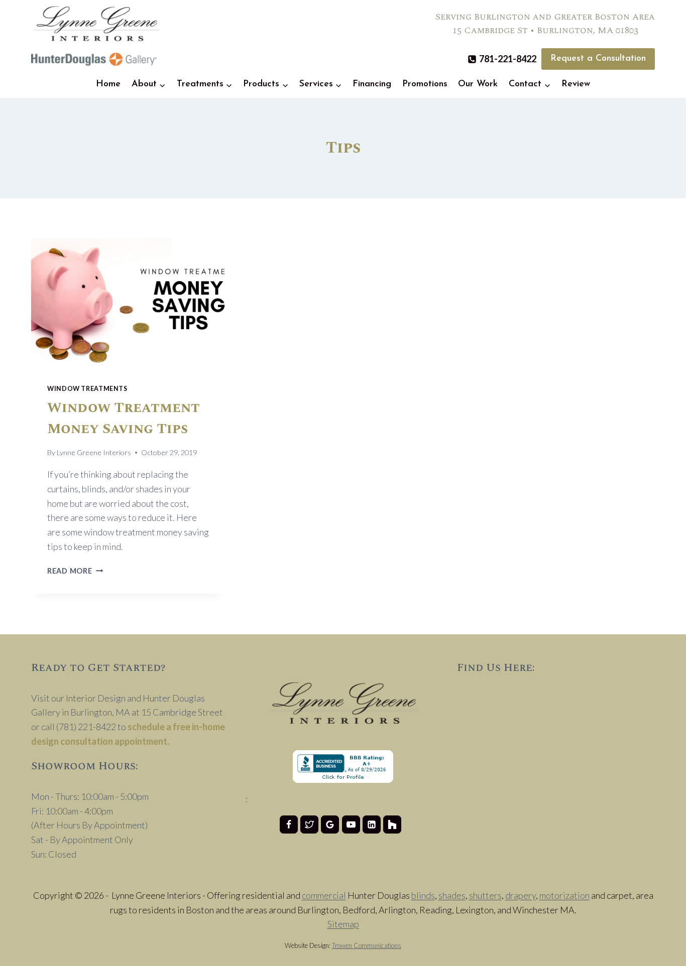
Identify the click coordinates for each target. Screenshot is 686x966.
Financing (372, 84)
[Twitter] (309, 824)
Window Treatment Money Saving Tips (123, 418)
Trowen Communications (366, 945)
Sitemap (343, 923)
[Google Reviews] (330, 824)
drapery (520, 895)
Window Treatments (87, 388)
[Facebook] (289, 824)
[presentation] (128, 303)
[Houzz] (392, 824)
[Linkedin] (372, 824)
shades (452, 895)
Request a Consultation (598, 58)
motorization (564, 895)
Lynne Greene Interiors (94, 452)
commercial (324, 895)
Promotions (424, 84)
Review (575, 84)
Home (108, 84)
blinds (423, 895)
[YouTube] (351, 824)
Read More (75, 571)
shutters (485, 895)
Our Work (478, 84)
